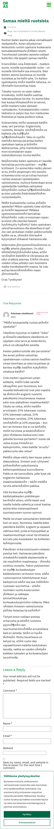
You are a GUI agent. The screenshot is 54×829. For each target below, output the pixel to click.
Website (8, 748)
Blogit (10, 31)
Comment (10, 690)
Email (7, 736)
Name (7, 723)
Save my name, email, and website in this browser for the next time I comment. (25, 765)
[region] (27, 800)
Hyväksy (27, 814)
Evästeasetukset (27, 822)
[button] (49, 4)
